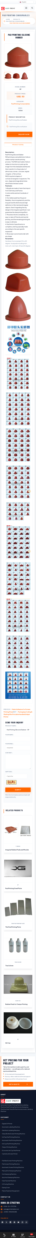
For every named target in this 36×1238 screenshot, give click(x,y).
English (24, 2)
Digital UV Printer (7, 1123)
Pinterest (14, 1222)
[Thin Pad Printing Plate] (18, 907)
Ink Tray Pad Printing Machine (11, 1137)
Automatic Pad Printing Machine (12, 1140)
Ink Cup (7, 1043)
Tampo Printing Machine (9, 1147)
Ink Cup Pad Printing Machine (11, 1144)
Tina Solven (9, 965)
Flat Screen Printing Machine (11, 1164)
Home (8, 19)
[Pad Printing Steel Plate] (18, 868)
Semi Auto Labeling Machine (11, 1130)
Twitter (6, 1222)
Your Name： (9, 734)
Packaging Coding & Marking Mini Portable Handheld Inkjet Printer (18, 714)
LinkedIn (10, 1222)
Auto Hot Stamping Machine (11, 1177)
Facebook (2, 1222)
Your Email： (9, 743)
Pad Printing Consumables (16, 15)
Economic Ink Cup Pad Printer (11, 1150)
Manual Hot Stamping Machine (11, 1171)
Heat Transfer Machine (9, 1181)
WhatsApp (26, 1222)
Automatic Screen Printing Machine (13, 1167)
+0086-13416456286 (10, 1212)
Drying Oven (6, 1187)
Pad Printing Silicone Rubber (18, 126)
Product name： (11, 726)
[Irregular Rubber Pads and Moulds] (18, 830)
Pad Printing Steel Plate (13, 888)
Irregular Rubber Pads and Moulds (17, 850)
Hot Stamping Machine (9, 1174)
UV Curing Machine (8, 1184)
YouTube (18, 1222)
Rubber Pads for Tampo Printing (16, 1004)
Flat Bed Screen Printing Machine (12, 1160)
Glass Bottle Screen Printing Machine (13, 1134)
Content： (9, 753)
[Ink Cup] (18, 1023)
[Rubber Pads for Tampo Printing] (18, 984)
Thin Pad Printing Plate (13, 927)
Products (16, 19)
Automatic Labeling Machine (11, 1127)
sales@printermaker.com (11, 1209)
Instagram (22, 1222)
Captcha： (9, 771)
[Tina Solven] (18, 946)
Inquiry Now (23, 134)
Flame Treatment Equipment (10, 1191)
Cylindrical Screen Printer (10, 1154)
